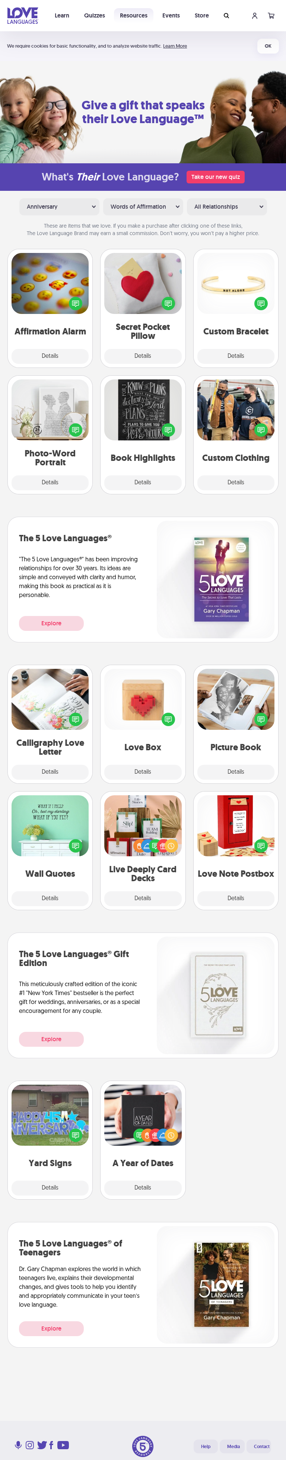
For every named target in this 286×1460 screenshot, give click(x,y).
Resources (133, 15)
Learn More (175, 46)
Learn (62, 15)
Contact (262, 1447)
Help (205, 1447)
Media (233, 1447)
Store (202, 15)
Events (171, 15)
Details (50, 356)
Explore (51, 623)
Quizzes (94, 15)
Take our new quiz (215, 177)
